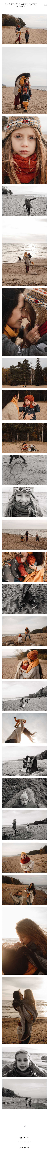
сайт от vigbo (24, 1147)
